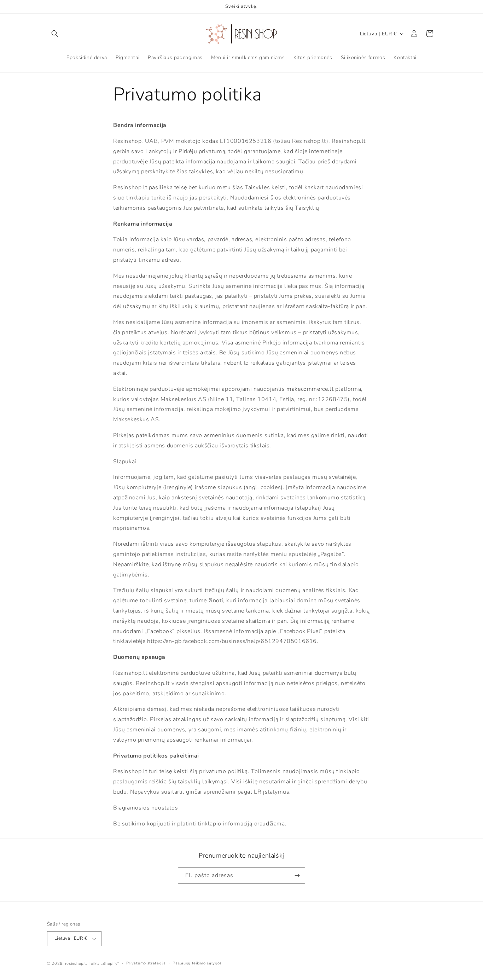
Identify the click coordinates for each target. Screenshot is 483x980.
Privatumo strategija (146, 963)
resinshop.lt (76, 963)
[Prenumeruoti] (297, 875)
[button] (55, 33)
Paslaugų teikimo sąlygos (197, 963)
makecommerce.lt (309, 389)
